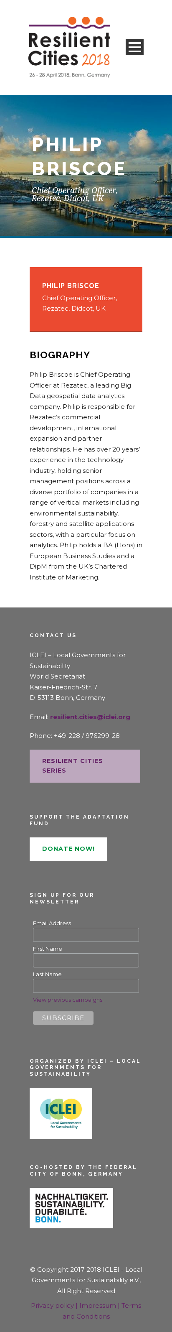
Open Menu (135, 47)
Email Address (52, 923)
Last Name (47, 974)
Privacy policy (53, 1305)
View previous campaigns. (68, 999)
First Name (47, 948)
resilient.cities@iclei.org (90, 717)
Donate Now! (68, 848)
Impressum (98, 1305)
